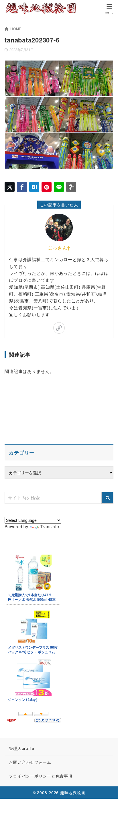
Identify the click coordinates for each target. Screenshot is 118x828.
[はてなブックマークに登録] (34, 187)
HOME (15, 28)
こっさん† (59, 247)
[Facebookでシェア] (22, 187)
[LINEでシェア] (59, 187)
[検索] (107, 498)
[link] (59, 328)
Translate (49, 526)
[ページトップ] (106, 816)
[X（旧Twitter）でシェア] (10, 187)
